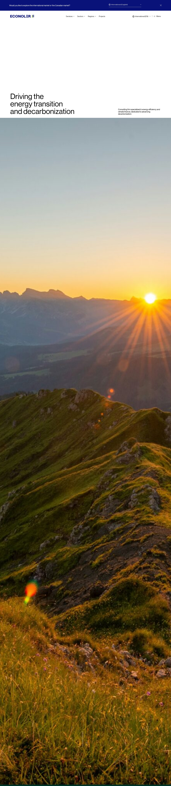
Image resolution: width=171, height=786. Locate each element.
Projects (102, 16)
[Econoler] (22, 16)
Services (69, 16)
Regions (91, 16)
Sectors (80, 16)
